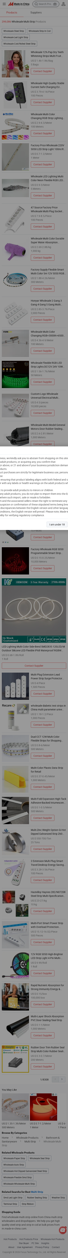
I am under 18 (57, 524)
